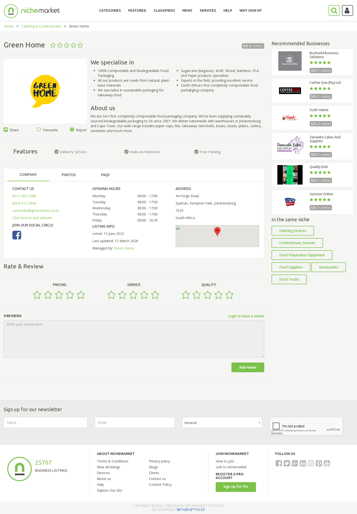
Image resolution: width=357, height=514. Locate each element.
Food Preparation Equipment (302, 255)
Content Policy (160, 484)
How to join (225, 461)
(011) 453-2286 (24, 196)
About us (104, 478)
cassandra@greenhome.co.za (35, 210)
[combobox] (222, 422)
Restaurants (328, 267)
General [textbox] (190, 422)
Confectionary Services (297, 242)
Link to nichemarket (231, 467)
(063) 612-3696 (24, 203)
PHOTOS (69, 174)
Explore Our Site (109, 490)
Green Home (124, 248)
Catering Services (292, 230)
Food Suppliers (291, 267)
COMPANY (28, 174)
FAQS (105, 174)
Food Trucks (289, 279)
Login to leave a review (246, 316)
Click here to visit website (32, 217)
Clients (154, 472)
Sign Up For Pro (235, 486)
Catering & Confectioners (41, 26)
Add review (247, 367)
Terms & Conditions (112, 461)
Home (9, 26)
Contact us (157, 478)
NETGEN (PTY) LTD (191, 510)
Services (103, 472)
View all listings (108, 467)
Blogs (153, 467)
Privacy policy (159, 461)
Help (100, 484)
